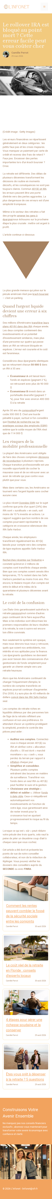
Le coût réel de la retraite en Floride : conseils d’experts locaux (24, 970)
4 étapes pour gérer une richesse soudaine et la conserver (24, 1025)
